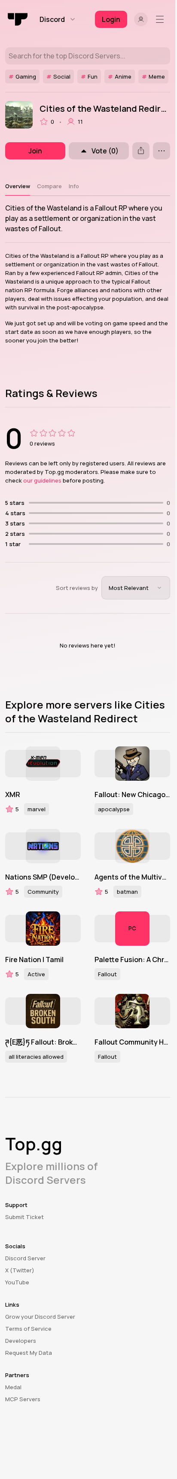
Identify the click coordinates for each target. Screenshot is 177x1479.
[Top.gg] (18, 19)
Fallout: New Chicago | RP (132, 794)
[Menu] (161, 19)
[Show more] (161, 150)
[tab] (17, 186)
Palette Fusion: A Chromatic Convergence (132, 959)
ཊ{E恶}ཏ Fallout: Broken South (43, 1042)
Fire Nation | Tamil (34, 959)
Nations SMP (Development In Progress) (43, 877)
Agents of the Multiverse (132, 877)
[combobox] (135, 587)
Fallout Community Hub (132, 1042)
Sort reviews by (77, 588)
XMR (12, 794)
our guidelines (42, 480)
